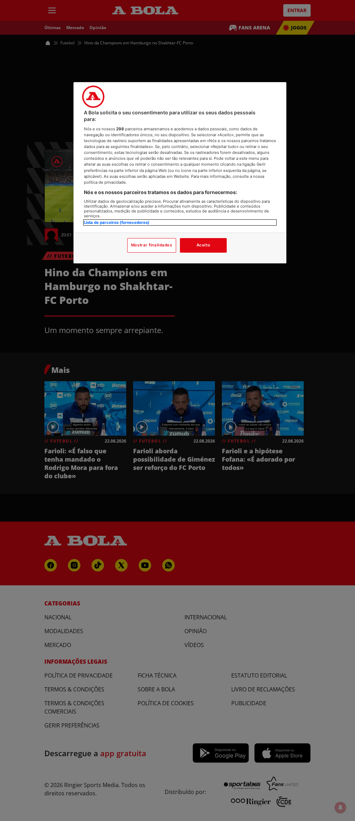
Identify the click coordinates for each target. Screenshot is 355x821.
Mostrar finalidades (151, 245)
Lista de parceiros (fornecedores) (116, 222)
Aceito (203, 245)
